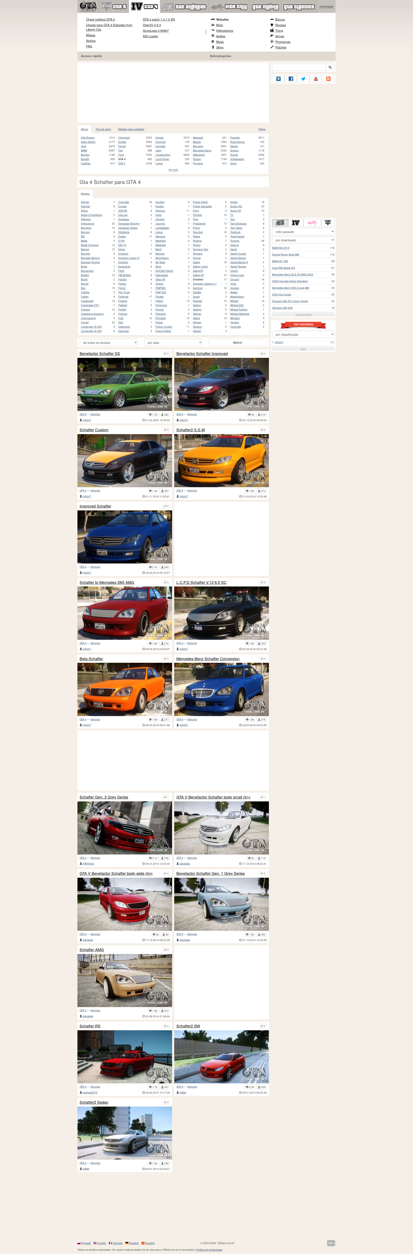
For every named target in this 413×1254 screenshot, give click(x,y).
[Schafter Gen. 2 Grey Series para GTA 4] (124, 827)
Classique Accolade (92, 313)
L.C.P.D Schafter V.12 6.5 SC (201, 582)
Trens (279, 30)
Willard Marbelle (239, 313)
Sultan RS (236, 206)
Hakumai (123, 331)
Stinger (197, 322)
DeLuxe (123, 215)
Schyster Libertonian (205, 283)
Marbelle (161, 245)
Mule (158, 266)
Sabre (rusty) (200, 266)
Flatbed (122, 305)
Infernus (160, 210)
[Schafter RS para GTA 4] (124, 1056)
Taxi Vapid (236, 228)
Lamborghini (163, 154)
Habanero (124, 326)
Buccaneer (87, 271)
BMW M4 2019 (280, 248)
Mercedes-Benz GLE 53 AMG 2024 (292, 274)
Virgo (233, 283)
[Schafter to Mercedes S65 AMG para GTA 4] (124, 613)
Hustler (160, 206)
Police (159, 322)
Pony (196, 210)
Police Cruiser (164, 326)
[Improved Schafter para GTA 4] (124, 536)
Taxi (232, 219)
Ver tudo (173, 169)
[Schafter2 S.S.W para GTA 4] (221, 460)
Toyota (234, 154)
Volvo (233, 163)
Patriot (159, 301)
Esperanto (124, 266)
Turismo (234, 240)
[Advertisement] (173, 93)
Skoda (234, 146)
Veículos (222, 19)
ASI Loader (150, 36)
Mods (220, 42)
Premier (197, 215)
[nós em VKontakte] (278, 78)
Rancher (198, 232)
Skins (219, 47)
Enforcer (123, 262)
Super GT (235, 210)
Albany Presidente (91, 215)
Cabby (85, 296)
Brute (84, 266)
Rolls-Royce (237, 142)
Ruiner (197, 258)
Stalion (197, 305)
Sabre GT (198, 275)
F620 (121, 271)
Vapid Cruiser (238, 253)
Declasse (123, 219)
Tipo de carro (103, 129)
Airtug (84, 210)
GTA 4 (83, 414)
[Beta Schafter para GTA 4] (124, 689)
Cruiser (122, 206)
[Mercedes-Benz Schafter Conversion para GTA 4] (221, 689)
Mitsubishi (199, 154)
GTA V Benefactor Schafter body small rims (213, 797)
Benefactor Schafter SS (100, 353)
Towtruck (235, 232)
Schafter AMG (92, 950)
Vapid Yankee (238, 266)
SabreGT (198, 271)
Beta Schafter (91, 659)
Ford (121, 154)
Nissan (197, 159)
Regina (197, 240)
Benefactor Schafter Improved (202, 353)
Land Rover (162, 159)
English (101, 1243)
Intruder (160, 219)
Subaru (234, 150)
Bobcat (85, 249)
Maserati (198, 137)
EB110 (122, 245)
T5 (231, 215)
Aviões (220, 36)
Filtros (261, 129)
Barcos (280, 19)
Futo (120, 318)
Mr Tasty (160, 262)
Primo (196, 228)
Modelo (85, 193)
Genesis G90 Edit (282, 307)
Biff (83, 236)
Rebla (196, 236)
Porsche (235, 137)
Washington (237, 296)
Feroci (122, 288)
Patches (280, 47)
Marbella (161, 240)
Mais (303, 349)
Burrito (85, 283)
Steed (196, 318)
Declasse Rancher (129, 223)
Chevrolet (124, 137)
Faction (122, 279)
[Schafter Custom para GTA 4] (124, 460)
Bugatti (85, 159)
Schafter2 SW (188, 1026)
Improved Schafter (95, 506)
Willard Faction (239, 309)
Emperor (123, 253)
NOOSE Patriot (164, 271)
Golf (120, 322)
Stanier (197, 313)
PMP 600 (161, 292)
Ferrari (122, 146)
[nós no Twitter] (303, 78)
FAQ (89, 46)
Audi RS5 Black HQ (283, 267)
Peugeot (198, 163)
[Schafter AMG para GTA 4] (124, 980)
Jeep (158, 150)
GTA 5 (121, 163)
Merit (158, 249)
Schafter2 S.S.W (190, 430)
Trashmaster (237, 236)
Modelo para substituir (131, 129)
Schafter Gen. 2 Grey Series (104, 797)
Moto (219, 25)
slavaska (185, 863)
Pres (195, 219)
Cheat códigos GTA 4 (100, 19)
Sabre (196, 262)
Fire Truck (124, 292)
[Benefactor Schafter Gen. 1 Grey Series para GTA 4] (221, 904)
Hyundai (160, 146)
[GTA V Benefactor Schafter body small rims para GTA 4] (221, 827)
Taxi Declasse (238, 223)
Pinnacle (161, 318)
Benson (85, 232)
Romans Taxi (200, 249)
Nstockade (162, 275)
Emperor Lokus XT (129, 258)
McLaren (198, 146)
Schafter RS (90, 1026)
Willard (234, 301)
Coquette (123, 202)
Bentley (85, 154)
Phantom (161, 313)
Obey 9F (160, 279)
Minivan (160, 253)
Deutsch (134, 1243)
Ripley (196, 245)
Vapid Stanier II (239, 262)
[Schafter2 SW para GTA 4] (221, 1056)
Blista (84, 240)
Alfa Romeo (88, 137)
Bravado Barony (90, 258)
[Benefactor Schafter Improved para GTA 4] (221, 384)
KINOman (88, 863)
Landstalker (162, 228)
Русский (86, 1243)
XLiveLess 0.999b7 (156, 30)
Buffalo (85, 275)
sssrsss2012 (90, 1092)
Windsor (235, 318)
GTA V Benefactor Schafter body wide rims (116, 873)
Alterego (86, 219)
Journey (160, 223)
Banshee (86, 228)
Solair (196, 296)
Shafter (197, 292)
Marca (84, 129)
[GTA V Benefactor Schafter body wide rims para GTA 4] (124, 904)
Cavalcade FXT (90, 305)
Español (150, 1243)
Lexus (159, 163)
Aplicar (237, 342)
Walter (234, 292)
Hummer (161, 142)
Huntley (160, 202)
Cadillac (86, 163)
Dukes (122, 236)
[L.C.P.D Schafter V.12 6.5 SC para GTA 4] (221, 613)
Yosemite (235, 326)
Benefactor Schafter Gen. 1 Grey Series (210, 873)
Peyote (160, 309)
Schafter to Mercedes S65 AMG (107, 582)
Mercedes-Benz (202, 150)
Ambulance (87, 223)
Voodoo (234, 288)
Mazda (197, 142)
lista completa (303, 314)
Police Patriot (163, 331)
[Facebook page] (291, 78)
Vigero (234, 271)
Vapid (233, 249)
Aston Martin (88, 142)
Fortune (122, 313)
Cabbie (85, 292)
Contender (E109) (91, 326)
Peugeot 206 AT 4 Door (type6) (290, 301)
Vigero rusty (237, 275)
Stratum (197, 326)
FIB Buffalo (124, 275)
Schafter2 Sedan (94, 1102)
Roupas (280, 25)
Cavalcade (87, 301)
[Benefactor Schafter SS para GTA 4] (124, 384)
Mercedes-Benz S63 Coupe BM (290, 287)
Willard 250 (236, 305)
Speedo (197, 301)
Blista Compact (90, 245)
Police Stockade (202, 206)
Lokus (159, 232)
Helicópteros (224, 30)
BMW (84, 150)
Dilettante (123, 232)
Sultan (234, 202)
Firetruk (122, 301)
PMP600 (161, 288)
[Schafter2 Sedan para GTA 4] (124, 1133)
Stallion (197, 309)
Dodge (122, 142)
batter (183, 1092)
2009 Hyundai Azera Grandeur (290, 281)
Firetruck (123, 296)
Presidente (199, 223)
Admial (85, 202)
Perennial (161, 305)
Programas (282, 42)
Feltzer (122, 283)
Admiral (85, 206)
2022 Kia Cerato (281, 294)
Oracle (159, 283)
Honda (159, 137)
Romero (197, 253)
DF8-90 (122, 210)
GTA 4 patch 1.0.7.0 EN (159, 19)
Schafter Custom (94, 430)
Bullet (84, 279)
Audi (83, 146)
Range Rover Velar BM (285, 254)
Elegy (121, 249)
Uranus (234, 245)
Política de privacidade (209, 1249)
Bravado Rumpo (90, 262)
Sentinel (198, 288)
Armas (279, 36)
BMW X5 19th (280, 261)
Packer (160, 296)
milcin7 (87, 420)
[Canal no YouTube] (316, 78)
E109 (121, 240)
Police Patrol (200, 202)
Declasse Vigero (128, 228)
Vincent (234, 279)
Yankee (234, 322)
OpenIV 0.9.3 (152, 25)
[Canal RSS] (328, 78)
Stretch (197, 331)
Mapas (90, 35)
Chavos (85, 309)
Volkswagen (237, 159)
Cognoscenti (88, 318)
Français (117, 1243)
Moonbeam (162, 258)
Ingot (158, 215)
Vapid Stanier (238, 258)
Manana (160, 236)
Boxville (85, 253)
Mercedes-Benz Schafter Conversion (208, 659)
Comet (85, 322)
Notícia (91, 40)
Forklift (122, 309)
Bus (83, 288)
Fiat (120, 150)
